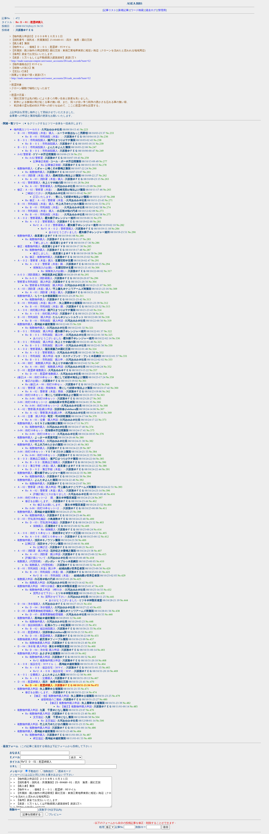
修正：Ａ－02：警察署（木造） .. (36, 189)
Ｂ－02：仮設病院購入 (30, 625)
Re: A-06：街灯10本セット (40, 398)
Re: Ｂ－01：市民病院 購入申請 (44, 320)
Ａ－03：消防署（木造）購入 (34, 175)
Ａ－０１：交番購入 (28, 674)
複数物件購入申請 (27, 653)
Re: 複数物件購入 (35, 171)
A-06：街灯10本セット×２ (32, 402)
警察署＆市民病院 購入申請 (34, 281)
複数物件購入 (25, 168)
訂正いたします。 (43, 196)
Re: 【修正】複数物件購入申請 (74, 706)
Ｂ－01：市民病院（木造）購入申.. (37, 302)
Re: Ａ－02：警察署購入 (39, 186)
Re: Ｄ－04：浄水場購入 (39, 607)
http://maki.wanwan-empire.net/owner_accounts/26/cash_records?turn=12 (51, 60)
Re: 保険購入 (48, 529)
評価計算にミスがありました (49, 494)
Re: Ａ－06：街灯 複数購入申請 (44, 366)
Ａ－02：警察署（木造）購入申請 (36, 487)
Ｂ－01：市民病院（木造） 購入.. (36, 133)
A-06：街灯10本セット (30, 395)
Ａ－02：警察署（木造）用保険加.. (37, 387)
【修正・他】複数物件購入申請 (51, 695)
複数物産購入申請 (27, 639)
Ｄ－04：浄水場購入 (29, 603)
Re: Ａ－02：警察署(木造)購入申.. (44, 412)
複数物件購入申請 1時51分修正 (36, 586)
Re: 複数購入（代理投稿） (40, 564)
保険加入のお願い (43, 267)
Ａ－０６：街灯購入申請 (31, 310)
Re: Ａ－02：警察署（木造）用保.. (44, 391)
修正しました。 (42, 253)
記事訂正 (30, 543)
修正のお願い (33, 380)
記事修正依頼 (40, 161)
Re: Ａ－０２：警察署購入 (40, 221)
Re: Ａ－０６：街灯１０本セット (44, 536)
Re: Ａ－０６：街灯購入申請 (41, 313)
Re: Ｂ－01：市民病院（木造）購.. (44, 306)
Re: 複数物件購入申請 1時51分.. (44, 589)
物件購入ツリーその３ (27, 129)
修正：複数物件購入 (28, 246)
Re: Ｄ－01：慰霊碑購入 (39, 635)
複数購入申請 (25, 579)
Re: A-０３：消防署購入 (38, 278)
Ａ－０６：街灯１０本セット (34, 533)
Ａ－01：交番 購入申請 (31, 416)
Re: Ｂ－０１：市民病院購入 (41, 143)
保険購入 (38, 525)
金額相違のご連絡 (51, 699)
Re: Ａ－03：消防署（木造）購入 (44, 179)
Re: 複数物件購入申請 (37, 656)
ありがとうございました (63, 232)
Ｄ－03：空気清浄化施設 (31, 518)
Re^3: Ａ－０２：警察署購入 (57, 228)
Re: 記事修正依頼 (51, 164)
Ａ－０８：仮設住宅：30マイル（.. (37, 664)
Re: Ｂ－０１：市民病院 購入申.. (44, 334)
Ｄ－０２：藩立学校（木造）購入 (36, 465)
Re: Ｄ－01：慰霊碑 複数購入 (41, 373)
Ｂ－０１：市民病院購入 (31, 140)
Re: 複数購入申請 (35, 582)
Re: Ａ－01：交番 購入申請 (41, 419)
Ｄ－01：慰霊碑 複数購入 (31, 370)
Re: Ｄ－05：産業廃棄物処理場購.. (44, 614)
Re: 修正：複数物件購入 (39, 256)
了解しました (40, 242)
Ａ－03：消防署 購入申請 (32, 550)
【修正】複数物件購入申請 (64, 702)
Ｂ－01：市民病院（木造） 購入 (35, 203)
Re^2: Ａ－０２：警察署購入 (49, 225)
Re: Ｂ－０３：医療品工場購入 (42, 462)
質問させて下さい (43, 593)
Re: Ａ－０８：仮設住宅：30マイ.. (44, 667)
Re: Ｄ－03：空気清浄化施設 (41, 522)
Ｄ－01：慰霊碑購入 (29, 632)
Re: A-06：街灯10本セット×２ (42, 405)
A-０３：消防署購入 (28, 274)
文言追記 (38, 717)
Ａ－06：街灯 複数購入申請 (34, 363)
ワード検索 (137, 10)
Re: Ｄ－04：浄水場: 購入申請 (42, 649)
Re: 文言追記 (48, 720)
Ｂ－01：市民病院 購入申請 (34, 317)
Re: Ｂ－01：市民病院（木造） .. (43, 136)
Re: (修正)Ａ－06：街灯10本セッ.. (44, 384)
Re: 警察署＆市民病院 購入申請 (44, 285)
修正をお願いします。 (38, 501)
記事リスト (109, 10)
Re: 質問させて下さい (53, 596)
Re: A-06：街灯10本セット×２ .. (43, 508)
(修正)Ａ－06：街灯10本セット (35, 377)
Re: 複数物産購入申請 (37, 642)
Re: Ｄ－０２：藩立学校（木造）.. (44, 469)
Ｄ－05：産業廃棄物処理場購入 (35, 610)
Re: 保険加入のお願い (53, 271)
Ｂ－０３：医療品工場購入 (32, 458)
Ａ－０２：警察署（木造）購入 (35, 260)
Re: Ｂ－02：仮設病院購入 (40, 628)
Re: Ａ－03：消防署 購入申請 (42, 554)
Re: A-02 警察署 (34, 157)
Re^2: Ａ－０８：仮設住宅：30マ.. (52, 671)
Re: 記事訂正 (40, 547)
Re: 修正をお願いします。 (48, 504)
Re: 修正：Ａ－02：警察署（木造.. (44, 200)
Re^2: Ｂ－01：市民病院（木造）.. (52, 575)
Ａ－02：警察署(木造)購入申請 (34, 409)
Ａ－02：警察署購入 (29, 182)
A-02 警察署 (24, 154)
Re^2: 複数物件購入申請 (46, 660)
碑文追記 (38, 738)
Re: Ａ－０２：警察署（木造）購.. (44, 264)
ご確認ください (34, 193)
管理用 (162, 10)
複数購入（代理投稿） (30, 561)
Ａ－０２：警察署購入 (30, 218)
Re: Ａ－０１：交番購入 (39, 678)
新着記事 (123, 10)
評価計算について (35, 557)
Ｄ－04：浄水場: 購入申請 (32, 646)
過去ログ (151, 10)
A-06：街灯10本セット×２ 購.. (35, 497)
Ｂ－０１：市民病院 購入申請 (35, 331)
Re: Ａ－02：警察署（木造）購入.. (44, 490)
